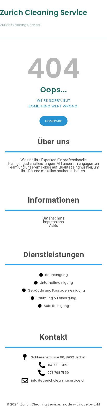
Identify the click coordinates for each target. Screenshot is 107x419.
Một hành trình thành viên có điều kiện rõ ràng (41, 396)
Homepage (53, 121)
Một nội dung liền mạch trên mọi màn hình (38, 403)
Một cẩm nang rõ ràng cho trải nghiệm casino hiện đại (48, 411)
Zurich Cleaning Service (43, 12)
